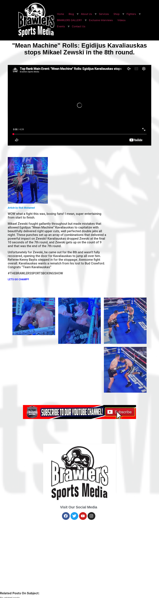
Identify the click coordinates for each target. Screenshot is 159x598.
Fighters (131, 14)
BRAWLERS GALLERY (69, 20)
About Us (86, 14)
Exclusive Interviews (101, 20)
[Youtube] (83, 516)
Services (104, 14)
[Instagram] (91, 516)
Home (60, 14)
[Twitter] (74, 516)
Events (61, 26)
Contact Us (78, 26)
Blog (71, 14)
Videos (121, 20)
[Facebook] (66, 516)
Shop (117, 14)
